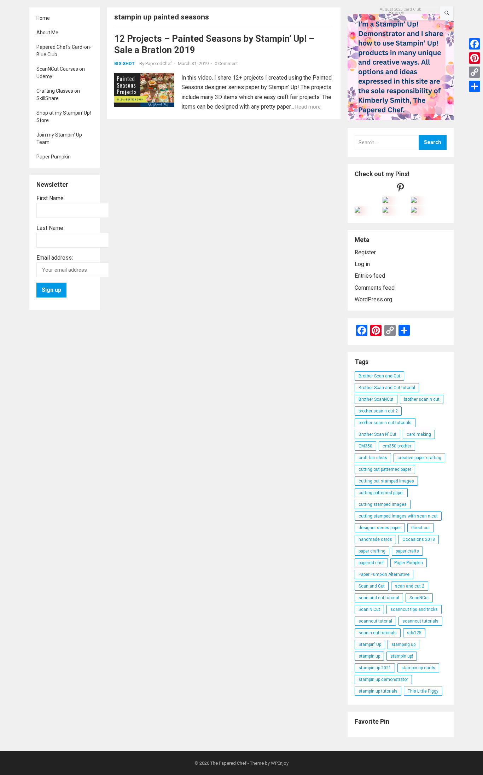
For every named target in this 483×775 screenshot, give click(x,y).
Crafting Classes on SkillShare (58, 94)
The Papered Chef (228, 763)
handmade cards (375, 539)
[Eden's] (357, 210)
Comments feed (375, 287)
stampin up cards (418, 667)
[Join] (385, 200)
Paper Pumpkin (53, 157)
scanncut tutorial (375, 621)
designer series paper (380, 527)
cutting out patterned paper (385, 469)
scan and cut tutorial (379, 597)
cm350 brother (397, 446)
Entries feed (370, 275)
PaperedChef (158, 63)
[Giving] (385, 210)
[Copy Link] (474, 72)
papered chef (371, 562)
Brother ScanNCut (376, 399)
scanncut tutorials (420, 621)
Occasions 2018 (418, 539)
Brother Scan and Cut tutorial (387, 387)
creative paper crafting (419, 457)
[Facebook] (474, 44)
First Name (50, 198)
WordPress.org (373, 299)
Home (43, 18)
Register (365, 252)
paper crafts (407, 551)
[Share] (474, 86)
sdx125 (414, 632)
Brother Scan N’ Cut (377, 434)
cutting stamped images (383, 504)
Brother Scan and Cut (379, 376)
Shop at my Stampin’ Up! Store (63, 116)
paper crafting (372, 551)
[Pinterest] (474, 58)
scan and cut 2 (409, 586)
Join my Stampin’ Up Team (59, 138)
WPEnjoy (280, 763)
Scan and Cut (372, 586)
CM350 (365, 446)
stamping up (403, 644)
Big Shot (124, 63)
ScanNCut (419, 597)
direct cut (420, 527)
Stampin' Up (370, 644)
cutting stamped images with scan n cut (398, 516)
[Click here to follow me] (401, 189)
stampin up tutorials (378, 691)
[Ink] (414, 200)
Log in (362, 264)
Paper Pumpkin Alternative (384, 574)
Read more (308, 107)
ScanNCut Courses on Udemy (60, 72)
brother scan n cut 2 (378, 411)
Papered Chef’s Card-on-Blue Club (64, 50)
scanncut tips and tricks (414, 609)
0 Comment (226, 63)
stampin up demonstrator (383, 679)
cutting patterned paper (381, 492)
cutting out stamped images (386, 481)
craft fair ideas (373, 457)
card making (419, 434)
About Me (47, 32)
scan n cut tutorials (378, 632)
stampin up (369, 656)
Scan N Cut (369, 609)
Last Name (49, 228)
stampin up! (401, 656)
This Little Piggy (423, 691)
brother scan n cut (422, 399)
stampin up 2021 (375, 667)
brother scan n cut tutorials (385, 422)
